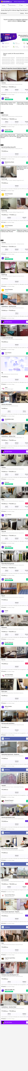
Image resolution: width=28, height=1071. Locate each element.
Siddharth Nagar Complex (6, 180)
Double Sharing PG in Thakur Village (8, 59)
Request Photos (17, 369)
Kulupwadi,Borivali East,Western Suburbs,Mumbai (11, 84)
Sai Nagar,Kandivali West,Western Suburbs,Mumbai (12, 944)
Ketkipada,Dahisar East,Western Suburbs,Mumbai (16, 693)
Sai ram (3, 659)
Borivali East (11, 8)
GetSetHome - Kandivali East (8, 306)
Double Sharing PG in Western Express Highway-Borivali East (8, 63)
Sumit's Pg (4, 210)
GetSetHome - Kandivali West (8, 1007)
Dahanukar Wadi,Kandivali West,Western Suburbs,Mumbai (13, 850)
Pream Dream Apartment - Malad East (10, 911)
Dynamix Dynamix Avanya (6, 661)
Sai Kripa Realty (9, 674)
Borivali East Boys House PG (8, 147)
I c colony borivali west (7, 337)
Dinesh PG (4, 627)
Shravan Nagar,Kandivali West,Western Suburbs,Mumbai (13, 818)
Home (2, 8)
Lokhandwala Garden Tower (7, 787)
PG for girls (4, 691)
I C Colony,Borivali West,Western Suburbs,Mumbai (11, 339)
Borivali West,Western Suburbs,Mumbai (9, 374)
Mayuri (3, 595)
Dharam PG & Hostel (6, 404)
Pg (2, 372)
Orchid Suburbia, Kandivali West (9, 848)
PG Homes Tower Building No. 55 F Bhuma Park (10, 975)
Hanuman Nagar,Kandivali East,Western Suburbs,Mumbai (13, 755)
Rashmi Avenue (4, 307)
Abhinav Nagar (18, 8)
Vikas (2, 499)
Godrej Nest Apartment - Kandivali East (10, 754)
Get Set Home (8, 321)
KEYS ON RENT (5, 880)
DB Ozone (3, 693)
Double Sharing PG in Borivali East (8, 60)
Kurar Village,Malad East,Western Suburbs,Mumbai (12, 913)
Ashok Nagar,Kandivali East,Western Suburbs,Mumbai (12, 724)
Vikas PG (3, 531)
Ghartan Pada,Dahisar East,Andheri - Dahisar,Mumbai (12, 243)
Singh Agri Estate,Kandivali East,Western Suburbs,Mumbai (13, 469)
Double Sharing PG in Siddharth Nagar (8, 62)
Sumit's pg (4, 179)
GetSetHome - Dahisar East (8, 436)
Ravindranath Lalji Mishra (7, 723)
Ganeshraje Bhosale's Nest (8, 817)
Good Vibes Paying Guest (7, 563)
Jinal (6, 387)
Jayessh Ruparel (9, 800)
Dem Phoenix (4, 881)
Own (2, 943)
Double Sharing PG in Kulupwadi (8, 57)
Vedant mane (4, 115)
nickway (3, 82)
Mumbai (6, 8)
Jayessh (3, 785)
